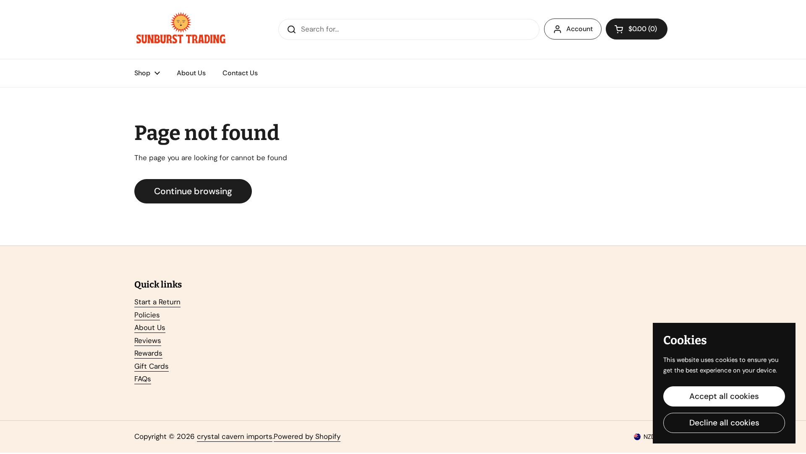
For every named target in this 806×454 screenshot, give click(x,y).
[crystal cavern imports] (181, 29)
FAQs (142, 378)
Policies (147, 314)
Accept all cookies (724, 396)
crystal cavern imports (234, 436)
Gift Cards (151, 366)
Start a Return (157, 301)
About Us (149, 327)
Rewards (148, 353)
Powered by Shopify (307, 436)
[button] (636, 29)
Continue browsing (193, 191)
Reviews (147, 340)
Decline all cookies (724, 422)
